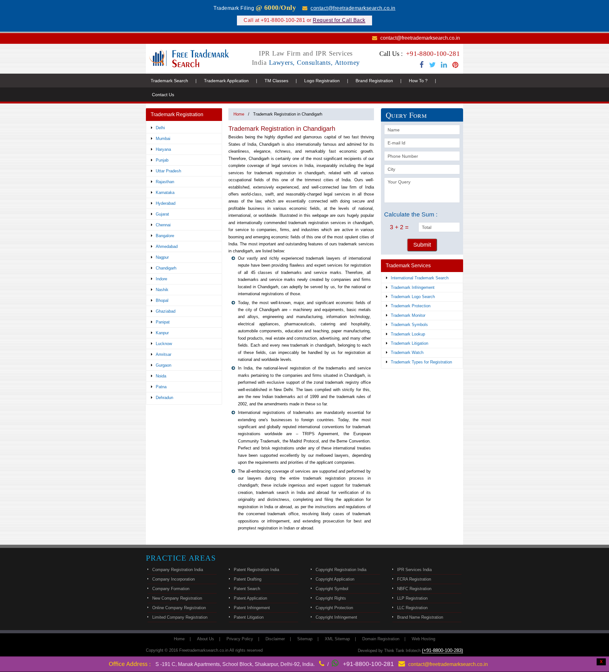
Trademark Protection (410, 305)
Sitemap (304, 638)
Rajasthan (165, 181)
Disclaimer (275, 638)
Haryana (163, 149)
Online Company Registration (179, 607)
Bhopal (162, 300)
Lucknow (164, 343)
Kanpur (162, 332)
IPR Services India (414, 569)
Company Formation (170, 588)
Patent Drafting (247, 579)
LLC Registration (412, 607)
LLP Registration (412, 598)
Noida (161, 376)
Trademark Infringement (413, 287)
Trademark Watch (407, 352)
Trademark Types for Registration (421, 362)
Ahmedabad (167, 246)
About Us (205, 638)
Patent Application (250, 598)
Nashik (162, 289)
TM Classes (276, 80)
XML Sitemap (337, 638)
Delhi (160, 127)
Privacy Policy (239, 638)
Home (238, 114)
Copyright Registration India (341, 569)
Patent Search (247, 588)
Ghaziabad (165, 311)
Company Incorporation (173, 579)
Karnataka (165, 192)
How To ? (418, 80)
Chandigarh (166, 268)
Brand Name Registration (420, 617)
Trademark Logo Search (413, 296)
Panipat (163, 322)
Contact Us (163, 94)
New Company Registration (177, 598)
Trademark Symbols (409, 324)
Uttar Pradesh (168, 171)
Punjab (162, 160)
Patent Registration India (256, 569)
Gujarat (162, 214)
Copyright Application (335, 579)
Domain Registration (380, 638)
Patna (161, 386)
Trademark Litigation (409, 343)
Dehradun (164, 397)
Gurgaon (163, 365)
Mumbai (163, 138)
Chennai (163, 225)
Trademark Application (226, 80)
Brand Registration (374, 80)
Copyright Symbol (332, 588)
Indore (161, 278)
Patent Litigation (249, 617)
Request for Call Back (339, 20)
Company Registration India (177, 569)
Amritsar (163, 354)
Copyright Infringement (336, 617)
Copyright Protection (334, 607)
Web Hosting (423, 638)
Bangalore (165, 235)
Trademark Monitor (408, 315)
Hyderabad (165, 203)
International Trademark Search (420, 278)
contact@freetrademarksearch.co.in (353, 8)
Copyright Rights (331, 598)
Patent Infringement (252, 607)
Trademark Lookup (408, 334)
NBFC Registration (414, 588)
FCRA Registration (414, 579)
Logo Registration (322, 80)
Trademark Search (169, 80)
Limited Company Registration (179, 617)
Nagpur (162, 257)
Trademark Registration (177, 114)
